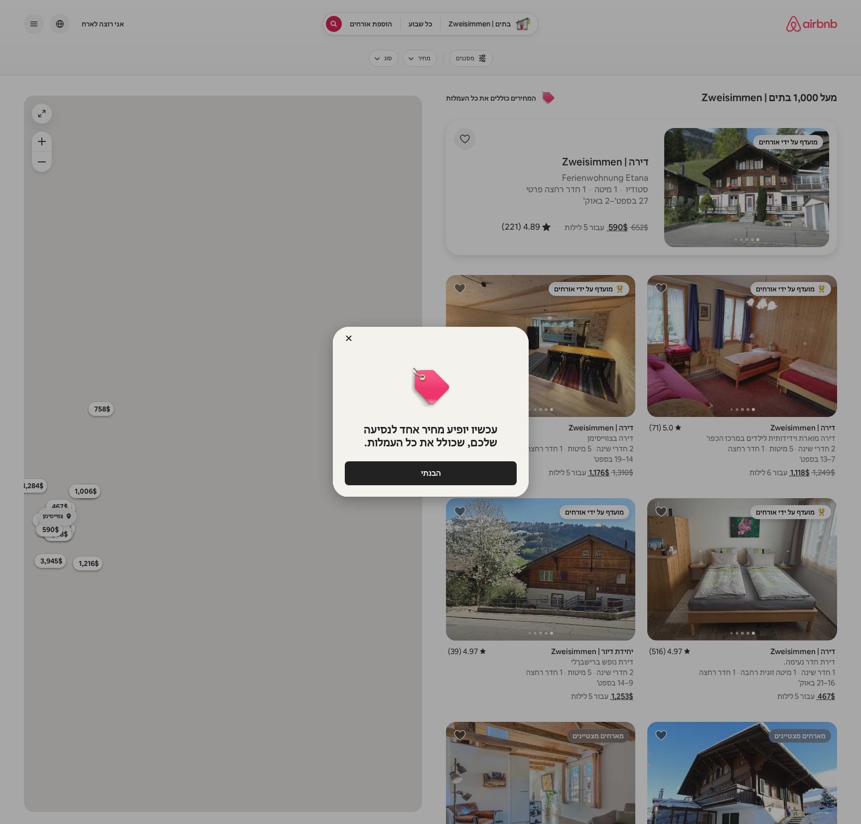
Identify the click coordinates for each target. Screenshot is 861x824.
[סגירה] (349, 338)
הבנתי (430, 473)
